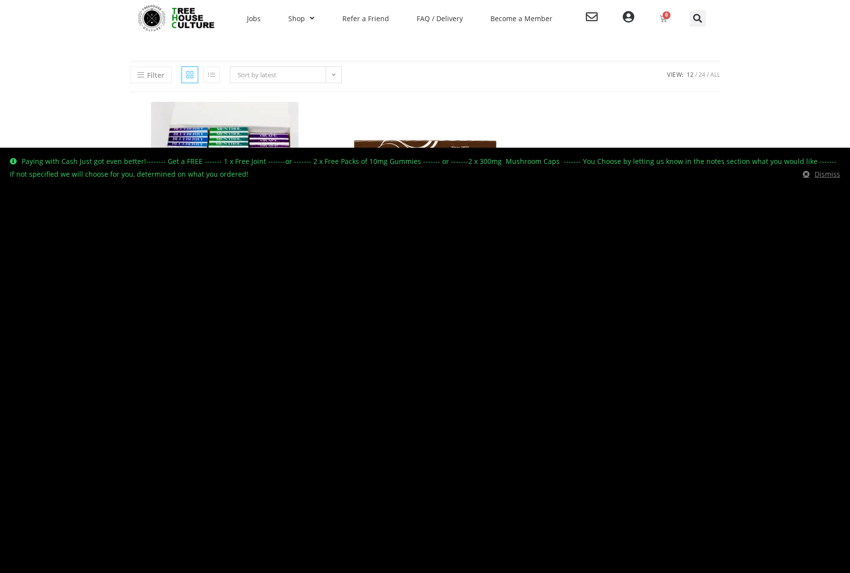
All (715, 74)
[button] (698, 18)
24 (701, 74)
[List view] (211, 74)
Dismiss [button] (827, 174)
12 (690, 74)
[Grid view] (190, 74)
